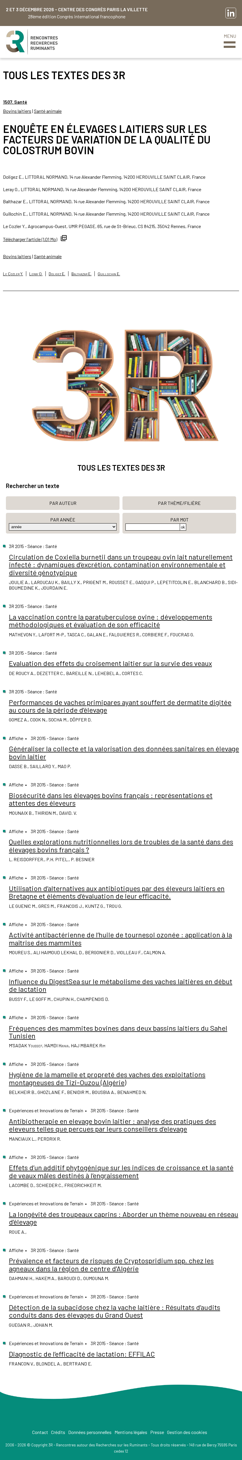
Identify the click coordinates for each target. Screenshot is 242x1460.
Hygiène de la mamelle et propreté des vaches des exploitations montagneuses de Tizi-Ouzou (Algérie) (107, 1078)
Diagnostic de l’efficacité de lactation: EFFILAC (82, 1354)
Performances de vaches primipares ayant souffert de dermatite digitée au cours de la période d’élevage (120, 706)
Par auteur (62, 503)
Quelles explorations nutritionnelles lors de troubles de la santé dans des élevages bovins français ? (121, 845)
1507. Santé (15, 102)
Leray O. (35, 273)
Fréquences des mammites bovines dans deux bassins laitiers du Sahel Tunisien (118, 1032)
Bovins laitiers (17, 111)
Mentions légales (131, 1432)
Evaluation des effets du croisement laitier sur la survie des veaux (110, 663)
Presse (157, 1432)
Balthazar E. (81, 273)
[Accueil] (32, 42)
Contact (40, 1432)
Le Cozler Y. (13, 273)
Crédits (58, 1432)
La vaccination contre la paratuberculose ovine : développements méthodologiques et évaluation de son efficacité (110, 620)
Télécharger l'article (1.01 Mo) (30, 239)
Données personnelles (90, 1432)
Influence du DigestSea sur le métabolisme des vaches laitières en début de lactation (120, 985)
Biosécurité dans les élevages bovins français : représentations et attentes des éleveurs (110, 799)
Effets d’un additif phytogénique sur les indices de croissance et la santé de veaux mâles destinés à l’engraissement (121, 1171)
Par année (62, 519)
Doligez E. (57, 273)
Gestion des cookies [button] (187, 1432)
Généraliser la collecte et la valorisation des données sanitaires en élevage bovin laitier (124, 752)
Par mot (179, 519)
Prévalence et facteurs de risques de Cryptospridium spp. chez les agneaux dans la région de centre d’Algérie (111, 1264)
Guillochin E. (109, 273)
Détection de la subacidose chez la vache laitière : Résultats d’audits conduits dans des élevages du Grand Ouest (114, 1311)
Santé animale (48, 111)
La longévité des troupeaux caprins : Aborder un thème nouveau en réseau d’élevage (123, 1218)
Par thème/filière (179, 503)
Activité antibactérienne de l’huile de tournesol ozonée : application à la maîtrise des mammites (120, 938)
